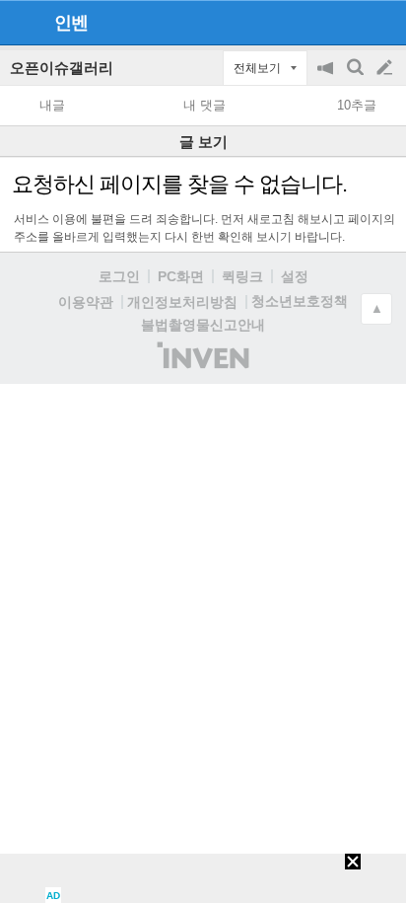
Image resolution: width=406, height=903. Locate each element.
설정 (294, 276)
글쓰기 (386, 68)
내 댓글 (204, 105)
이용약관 (85, 302)
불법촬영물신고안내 (203, 325)
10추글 (356, 105)
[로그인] (347, 21)
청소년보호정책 (299, 301)
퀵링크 (242, 276)
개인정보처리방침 (182, 302)
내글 (52, 105)
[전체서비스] (383, 21)
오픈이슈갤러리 (61, 67)
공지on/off (327, 77)
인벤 (71, 23)
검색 (357, 77)
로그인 (119, 276)
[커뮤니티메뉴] (21, 22)
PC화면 (181, 276)
